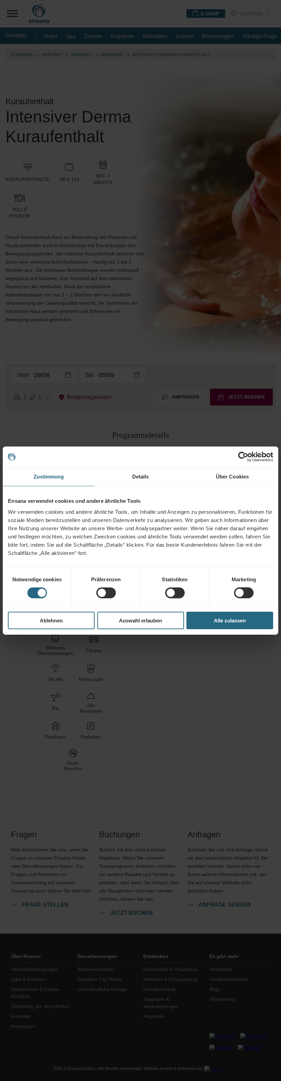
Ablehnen (51, 620)
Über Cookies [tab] (232, 476)
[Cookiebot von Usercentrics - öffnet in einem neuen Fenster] (243, 457)
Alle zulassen (230, 620)
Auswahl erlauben (140, 620)
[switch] (106, 592)
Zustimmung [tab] (49, 476)
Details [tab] (140, 476)
